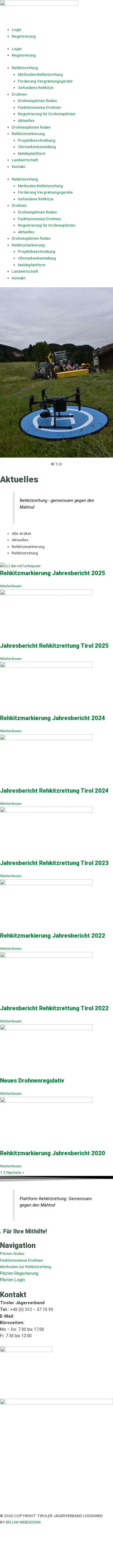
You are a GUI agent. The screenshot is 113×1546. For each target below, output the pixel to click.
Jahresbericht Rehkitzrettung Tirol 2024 (54, 790)
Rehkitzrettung (25, 67)
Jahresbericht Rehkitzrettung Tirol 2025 (54, 645)
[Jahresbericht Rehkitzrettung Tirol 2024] (46, 760)
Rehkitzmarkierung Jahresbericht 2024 (52, 718)
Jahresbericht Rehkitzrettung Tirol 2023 (54, 862)
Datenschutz (33, 1535)
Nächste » (15, 1172)
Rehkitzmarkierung (28, 133)
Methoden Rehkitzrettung (40, 74)
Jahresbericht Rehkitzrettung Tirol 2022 (54, 1008)
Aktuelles (26, 120)
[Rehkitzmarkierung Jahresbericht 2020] (46, 1122)
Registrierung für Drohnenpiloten (46, 113)
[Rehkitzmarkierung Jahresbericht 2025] (20, 565)
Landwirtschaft (25, 159)
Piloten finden (12, 1253)
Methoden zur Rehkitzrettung (25, 1266)
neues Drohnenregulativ (32, 1080)
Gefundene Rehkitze (36, 87)
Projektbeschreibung (36, 140)
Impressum (9, 1535)
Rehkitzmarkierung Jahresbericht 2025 (52, 573)
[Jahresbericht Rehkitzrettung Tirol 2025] (46, 615)
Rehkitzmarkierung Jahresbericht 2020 (52, 1153)
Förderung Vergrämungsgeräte (45, 81)
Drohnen (19, 94)
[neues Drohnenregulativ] (46, 1050)
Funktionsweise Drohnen (39, 107)
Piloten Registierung (19, 1273)
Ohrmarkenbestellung (37, 146)
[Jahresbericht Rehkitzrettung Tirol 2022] (46, 977)
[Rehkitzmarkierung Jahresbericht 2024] (46, 687)
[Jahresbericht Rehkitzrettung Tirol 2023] (46, 832)
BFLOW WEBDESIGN (23, 1522)
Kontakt (18, 166)
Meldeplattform (31, 153)
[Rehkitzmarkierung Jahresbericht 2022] (46, 905)
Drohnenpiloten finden (37, 100)
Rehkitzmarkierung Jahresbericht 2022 (52, 935)
